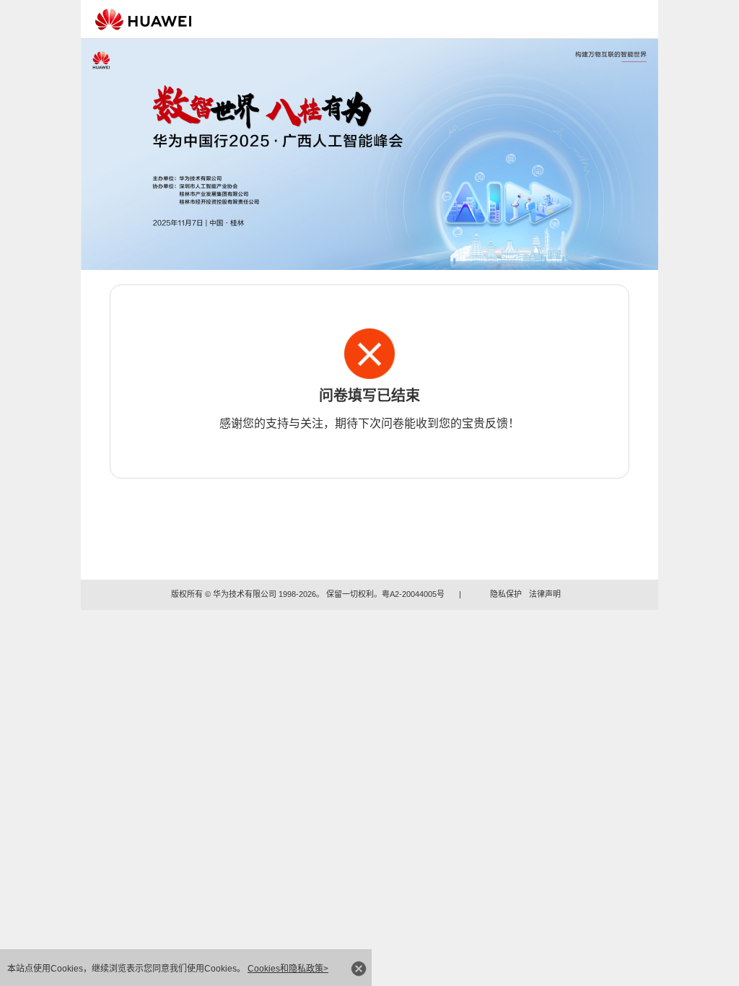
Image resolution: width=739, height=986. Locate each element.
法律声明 (545, 594)
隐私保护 (506, 594)
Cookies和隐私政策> (288, 969)
